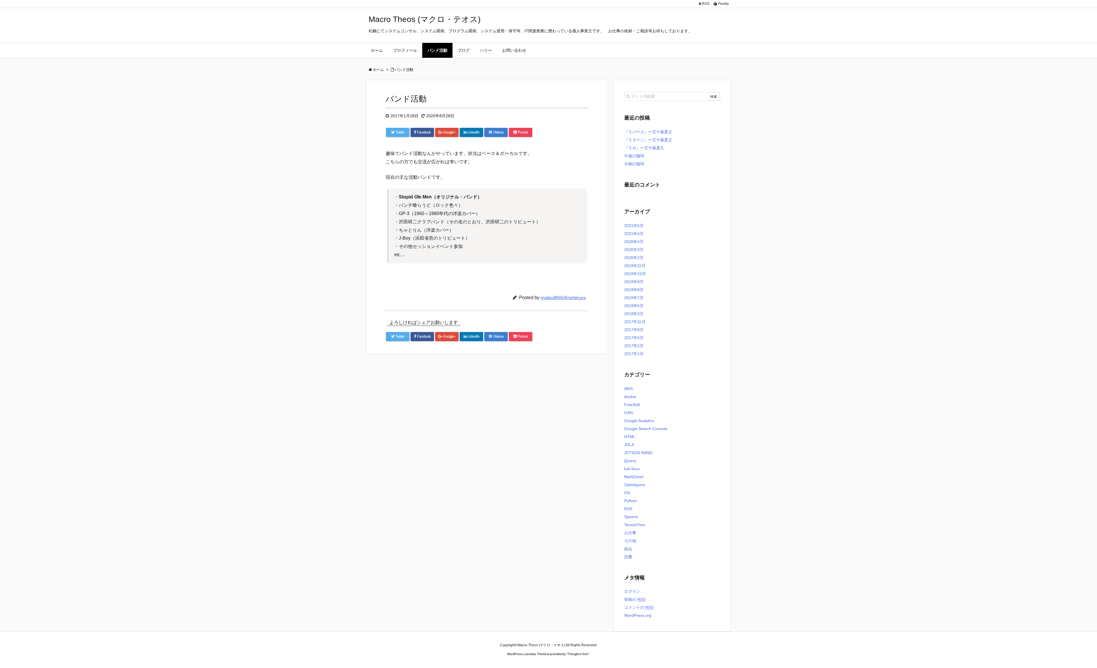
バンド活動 (437, 50)
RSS (628, 508)
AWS (628, 388)
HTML (629, 436)
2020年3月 (634, 249)
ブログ (464, 50)
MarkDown (634, 476)
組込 (628, 548)
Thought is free (578, 654)
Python (630, 500)
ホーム (377, 50)
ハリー (486, 50)
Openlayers (634, 484)
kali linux (632, 468)
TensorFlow (634, 524)
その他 (630, 540)
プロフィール (405, 50)
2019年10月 (635, 273)
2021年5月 (634, 225)
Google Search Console (645, 428)
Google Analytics (639, 420)
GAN (628, 412)
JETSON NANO (638, 452)
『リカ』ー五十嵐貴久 (644, 148)
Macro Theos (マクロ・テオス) (425, 19)
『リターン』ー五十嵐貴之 (648, 140)
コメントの (638, 607)
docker (630, 396)
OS (627, 492)
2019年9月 (634, 281)
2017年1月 (634, 353)
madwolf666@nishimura (563, 297)
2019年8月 (634, 289)
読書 (628, 556)
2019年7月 (634, 297)
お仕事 (630, 532)
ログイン (632, 591)
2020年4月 (634, 241)
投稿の (634, 599)
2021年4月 (634, 233)
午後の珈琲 (634, 156)
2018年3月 (634, 313)
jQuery (630, 460)
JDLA (629, 444)
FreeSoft (632, 404)
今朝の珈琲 (634, 164)
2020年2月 (634, 257)
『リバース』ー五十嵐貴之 (648, 132)
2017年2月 (634, 345)
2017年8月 (634, 329)
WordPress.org (637, 615)
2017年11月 (634, 321)
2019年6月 (634, 305)
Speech (631, 516)
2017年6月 (634, 337)
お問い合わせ (514, 50)
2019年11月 (634, 265)
